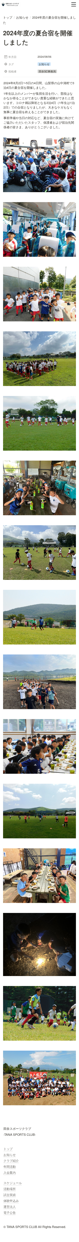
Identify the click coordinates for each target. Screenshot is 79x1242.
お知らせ (9, 1154)
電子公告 (9, 1212)
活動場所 (9, 1189)
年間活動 (9, 1166)
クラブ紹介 (11, 1160)
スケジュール (12, 1183)
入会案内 (9, 1172)
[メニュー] (73, 4)
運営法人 (9, 1206)
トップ (8, 1149)
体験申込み (11, 1200)
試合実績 (9, 1195)
